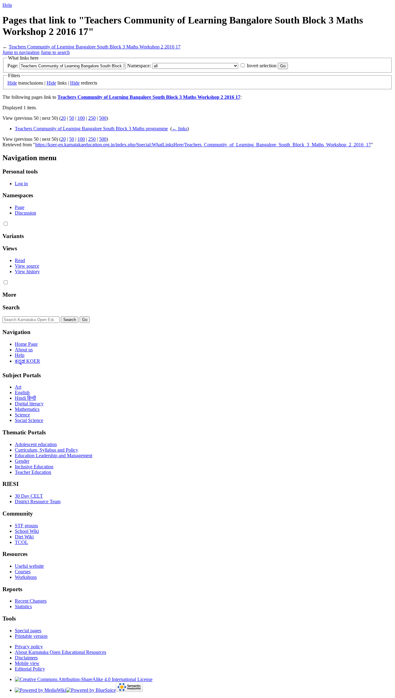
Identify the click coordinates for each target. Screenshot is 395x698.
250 (92, 118)
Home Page (26, 344)
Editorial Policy (30, 668)
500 (102, 118)
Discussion (25, 212)
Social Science (29, 420)
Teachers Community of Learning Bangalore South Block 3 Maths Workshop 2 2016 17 (95, 46)
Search (11, 307)
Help (7, 5)
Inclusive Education (34, 466)
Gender (22, 461)
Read (20, 260)
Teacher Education (33, 472)
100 (81, 118)
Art (18, 387)
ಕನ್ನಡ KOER (27, 361)
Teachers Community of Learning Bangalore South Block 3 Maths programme (91, 128)
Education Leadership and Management (53, 455)
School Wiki (27, 531)
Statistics (23, 606)
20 (63, 118)
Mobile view (27, 663)
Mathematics (27, 409)
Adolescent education (36, 444)
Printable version (31, 636)
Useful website (29, 566)
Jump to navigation (21, 52)
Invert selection (261, 65)
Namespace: (139, 65)
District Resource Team (37, 501)
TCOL (21, 542)
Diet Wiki (24, 536)
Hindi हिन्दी (25, 398)
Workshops (26, 577)
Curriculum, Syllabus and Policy (46, 450)
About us (24, 349)
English (22, 392)
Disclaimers (26, 657)
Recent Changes (31, 601)
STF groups (26, 525)
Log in (21, 183)
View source (27, 266)
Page (19, 207)
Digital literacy (29, 403)
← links (179, 128)
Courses (23, 571)
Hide (12, 83)
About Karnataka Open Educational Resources (60, 652)
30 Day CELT (29, 496)
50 (71, 118)
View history (27, 271)
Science (22, 414)
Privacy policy (29, 646)
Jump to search (55, 52)
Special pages (28, 630)
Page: (12, 65)
